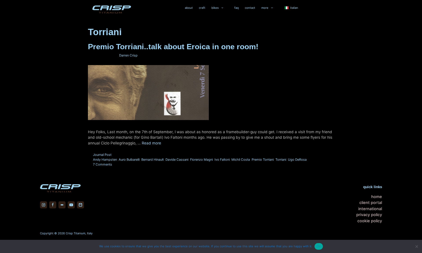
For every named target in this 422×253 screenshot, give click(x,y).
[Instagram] (43, 204)
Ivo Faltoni (222, 159)
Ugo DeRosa (297, 159)
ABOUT (189, 7)
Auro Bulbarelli (129, 159)
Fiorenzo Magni (201, 159)
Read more (151, 143)
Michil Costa (240, 159)
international (370, 208)
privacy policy (369, 214)
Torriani (280, 159)
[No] (416, 246)
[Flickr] (61, 204)
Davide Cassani (177, 159)
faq (236, 7)
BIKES (215, 7)
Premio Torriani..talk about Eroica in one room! (173, 46)
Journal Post (102, 155)
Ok (319, 246)
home (376, 196)
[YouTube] (71, 204)
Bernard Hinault (152, 159)
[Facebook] (52, 204)
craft (202, 7)
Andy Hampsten (105, 159)
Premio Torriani (263, 159)
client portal (370, 202)
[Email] (80, 204)
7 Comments (102, 164)
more (264, 7)
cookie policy (369, 220)
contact (250, 7)
